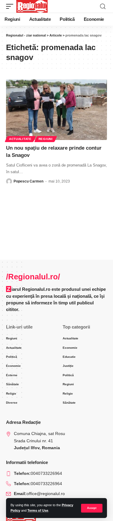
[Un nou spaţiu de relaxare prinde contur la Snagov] (56, 109)
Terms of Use (37, 510)
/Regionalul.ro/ (33, 276)
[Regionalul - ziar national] (32, 6)
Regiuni (46, 139)
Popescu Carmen (28, 181)
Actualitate (20, 139)
